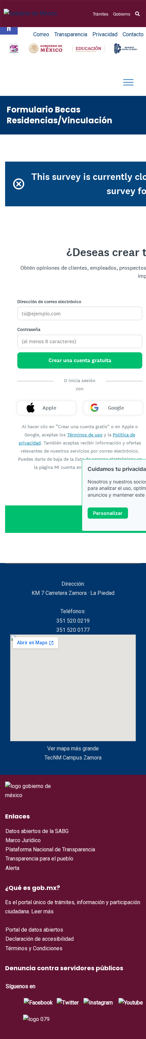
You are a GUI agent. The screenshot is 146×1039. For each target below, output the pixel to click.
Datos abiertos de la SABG (37, 831)
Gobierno (121, 14)
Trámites (100, 14)
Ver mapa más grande (73, 748)
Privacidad (104, 34)
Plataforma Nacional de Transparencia (50, 849)
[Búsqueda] (137, 14)
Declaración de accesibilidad (39, 939)
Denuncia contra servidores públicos (64, 968)
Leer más (42, 911)
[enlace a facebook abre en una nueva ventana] (38, 1002)
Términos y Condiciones (33, 948)
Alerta (12, 868)
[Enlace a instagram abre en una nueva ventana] (98, 1002)
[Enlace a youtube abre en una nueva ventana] (130, 1002)
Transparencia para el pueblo (39, 858)
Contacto (133, 34)
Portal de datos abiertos (34, 930)
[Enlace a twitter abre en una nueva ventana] (68, 1002)
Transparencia (70, 34)
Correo (41, 34)
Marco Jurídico (23, 840)
